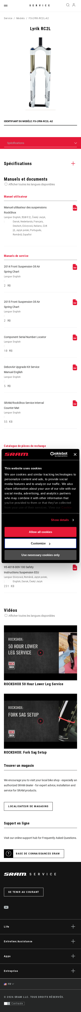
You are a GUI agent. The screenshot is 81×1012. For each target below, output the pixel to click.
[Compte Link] (73, 5)
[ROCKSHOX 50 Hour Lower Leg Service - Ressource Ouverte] (40, 652)
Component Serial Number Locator (25, 343)
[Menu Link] (5, 6)
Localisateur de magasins (28, 806)
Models (20, 18)
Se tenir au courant (23, 892)
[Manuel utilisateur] (75, 209)
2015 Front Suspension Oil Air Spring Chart (22, 311)
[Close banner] (75, 454)
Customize (38, 543)
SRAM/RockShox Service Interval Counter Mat (24, 412)
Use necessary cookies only (40, 555)
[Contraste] (7, 1003)
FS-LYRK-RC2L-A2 (39, 18)
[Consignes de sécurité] (75, 569)
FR (9, 984)
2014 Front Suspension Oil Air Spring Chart (22, 276)
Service (40, 5)
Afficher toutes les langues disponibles (31, 184)
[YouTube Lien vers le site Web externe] (6, 907)
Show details (60, 520)
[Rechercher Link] (67, 6)
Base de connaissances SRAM (38, 853)
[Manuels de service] (75, 268)
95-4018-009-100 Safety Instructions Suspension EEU (25, 576)
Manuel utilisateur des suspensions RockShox (25, 221)
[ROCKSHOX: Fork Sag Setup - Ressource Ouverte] (40, 721)
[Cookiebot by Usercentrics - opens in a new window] (51, 454)
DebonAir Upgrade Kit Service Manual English (21, 376)
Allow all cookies (40, 532)
